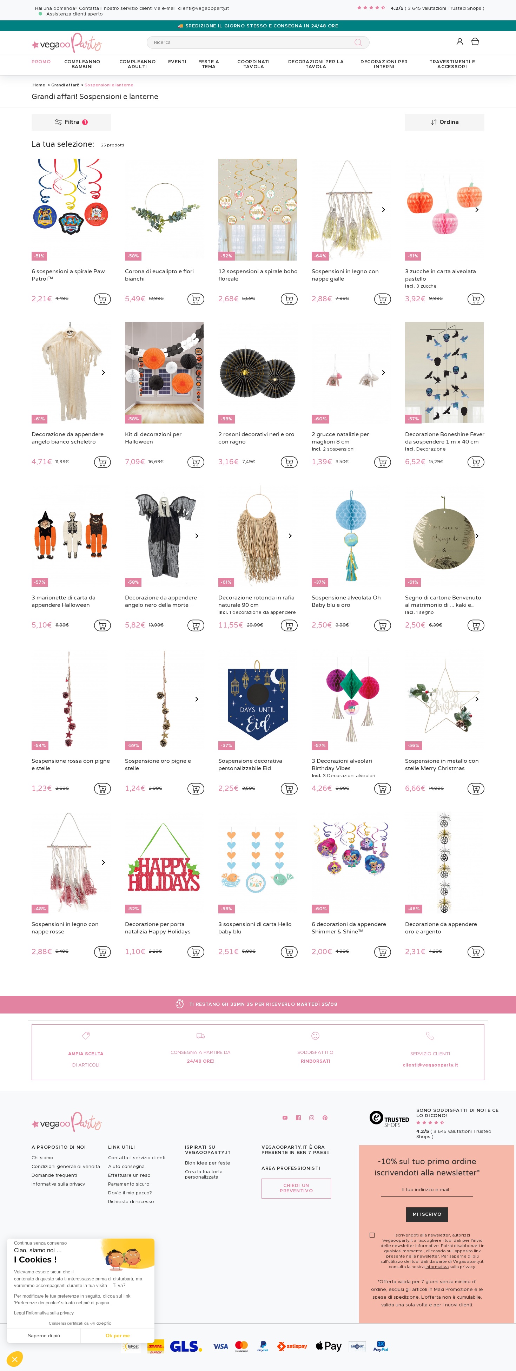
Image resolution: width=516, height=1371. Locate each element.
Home (39, 85)
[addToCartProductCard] (102, 299)
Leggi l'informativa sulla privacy (44, 1313)
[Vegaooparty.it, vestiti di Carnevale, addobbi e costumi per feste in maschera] (67, 39)
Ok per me (118, 1335)
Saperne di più (44, 1335)
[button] (14, 1359)
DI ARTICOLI (85, 1065)
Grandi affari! (65, 85)
